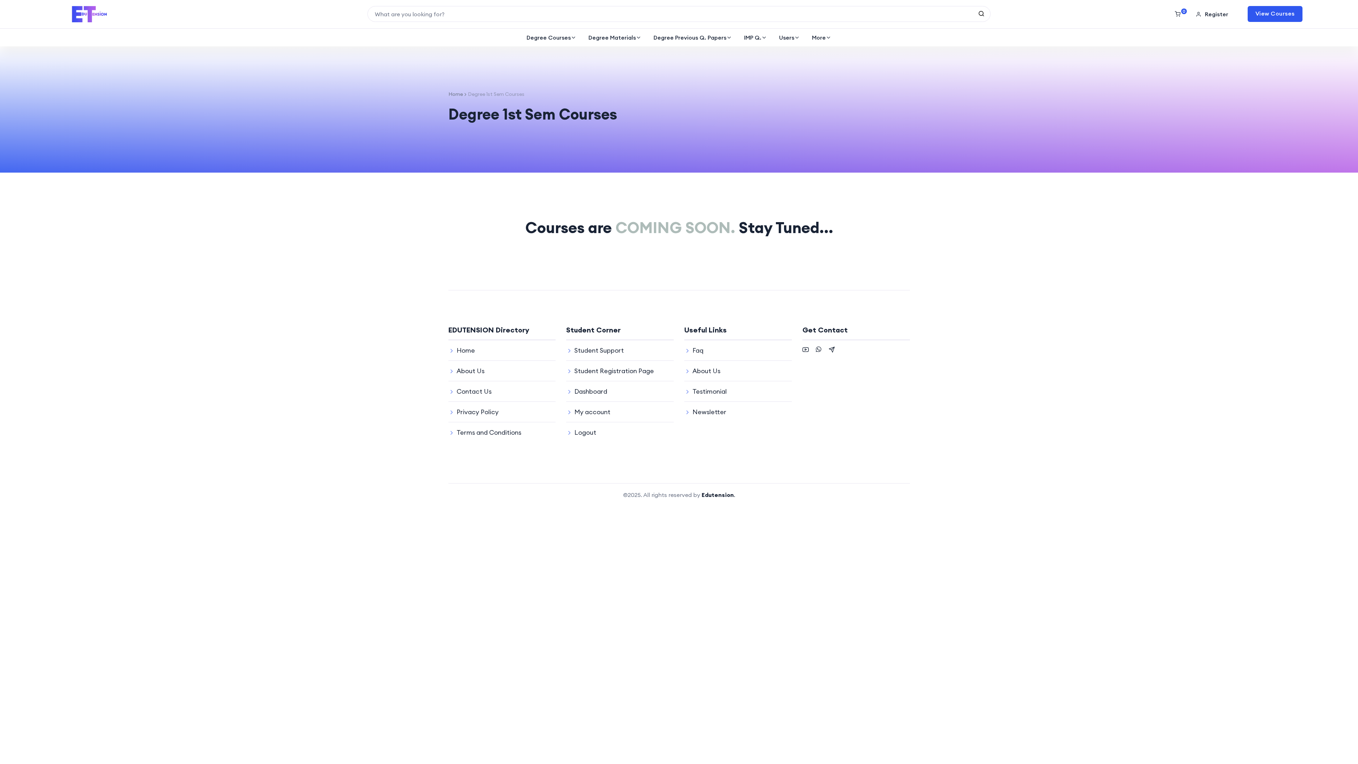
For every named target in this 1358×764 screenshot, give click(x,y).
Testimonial (709, 391)
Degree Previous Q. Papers (690, 37)
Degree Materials (612, 37)
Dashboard (590, 391)
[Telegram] (832, 349)
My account (592, 412)
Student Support (599, 350)
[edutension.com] (89, 14)
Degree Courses (549, 37)
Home (455, 94)
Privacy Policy (478, 412)
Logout (585, 432)
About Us (470, 371)
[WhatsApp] (819, 349)
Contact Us (474, 391)
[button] (1213, 14)
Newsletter (709, 412)
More (819, 37)
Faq (697, 350)
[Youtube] (805, 349)
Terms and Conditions (489, 432)
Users (786, 37)
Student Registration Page (614, 371)
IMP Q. (752, 37)
